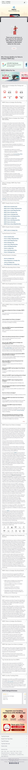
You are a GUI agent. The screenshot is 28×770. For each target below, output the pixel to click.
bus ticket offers (8, 348)
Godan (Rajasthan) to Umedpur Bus (12, 260)
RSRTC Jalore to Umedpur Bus (10, 230)
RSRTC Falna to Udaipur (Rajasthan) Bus (13, 208)
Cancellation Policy (20, 754)
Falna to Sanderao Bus (9, 236)
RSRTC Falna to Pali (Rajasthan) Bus (12, 216)
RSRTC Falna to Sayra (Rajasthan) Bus (12, 223)
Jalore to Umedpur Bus (9, 262)
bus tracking (10, 681)
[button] (8, 92)
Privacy (20, 751)
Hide (24, 421)
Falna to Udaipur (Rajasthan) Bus (11, 238)
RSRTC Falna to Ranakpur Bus (10, 212)
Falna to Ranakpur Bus (9, 242)
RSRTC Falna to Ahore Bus (10, 222)
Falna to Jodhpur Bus (9, 248)
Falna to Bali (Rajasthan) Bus (10, 250)
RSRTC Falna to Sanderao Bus (10, 206)
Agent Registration (4, 756)
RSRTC (15, 452)
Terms (17, 751)
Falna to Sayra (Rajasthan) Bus (11, 244)
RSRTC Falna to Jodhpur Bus (10, 218)
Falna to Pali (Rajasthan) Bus (10, 246)
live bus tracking (20, 410)
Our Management (4, 754)
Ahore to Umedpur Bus (9, 258)
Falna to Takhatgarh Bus (9, 252)
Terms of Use (10, 761)
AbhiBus (9, 758)
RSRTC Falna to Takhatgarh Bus (11, 214)
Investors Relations (12, 754)
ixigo (13, 758)
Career (15, 761)
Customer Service (20, 761)
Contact (11, 751)
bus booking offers (18, 154)
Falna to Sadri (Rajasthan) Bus (10, 240)
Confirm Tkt (16, 758)
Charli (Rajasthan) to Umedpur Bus (11, 264)
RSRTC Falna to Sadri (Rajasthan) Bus (12, 210)
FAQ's (14, 751)
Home (2, 751)
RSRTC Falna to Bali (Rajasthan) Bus (12, 220)
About (8, 751)
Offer (5, 751)
